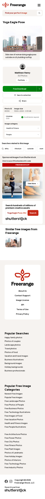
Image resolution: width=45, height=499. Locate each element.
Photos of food (11, 352)
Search (33, 213)
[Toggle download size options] (39, 89)
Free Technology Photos (15, 463)
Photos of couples (13, 341)
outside (28, 148)
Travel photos (11, 348)
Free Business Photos (14, 408)
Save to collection (24, 95)
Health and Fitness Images (16, 423)
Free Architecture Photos (16, 434)
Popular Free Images (13, 397)
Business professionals (15, 370)
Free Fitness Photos (13, 445)
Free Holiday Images (13, 456)
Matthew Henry (22, 72)
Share (24, 101)
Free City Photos (12, 441)
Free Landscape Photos (15, 401)
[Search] (39, 13)
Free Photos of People (14, 404)
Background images (13, 363)
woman (40, 148)
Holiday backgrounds (14, 367)
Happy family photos (13, 337)
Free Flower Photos (13, 438)
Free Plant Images (12, 449)
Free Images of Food (13, 416)
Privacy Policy (22, 314)
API (22, 304)
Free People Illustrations (15, 427)
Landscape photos (13, 345)
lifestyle (15, 148)
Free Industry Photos (14, 467)
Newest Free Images (13, 393)
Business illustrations (14, 359)
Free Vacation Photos (14, 419)
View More (32, 183)
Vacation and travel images (16, 356)
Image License (22, 300)
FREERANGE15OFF (22, 165)
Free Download (19, 89)
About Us (22, 291)
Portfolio (21, 80)
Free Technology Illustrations (17, 412)
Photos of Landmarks (14, 452)
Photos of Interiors (13, 460)
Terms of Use (22, 309)
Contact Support (22, 295)
